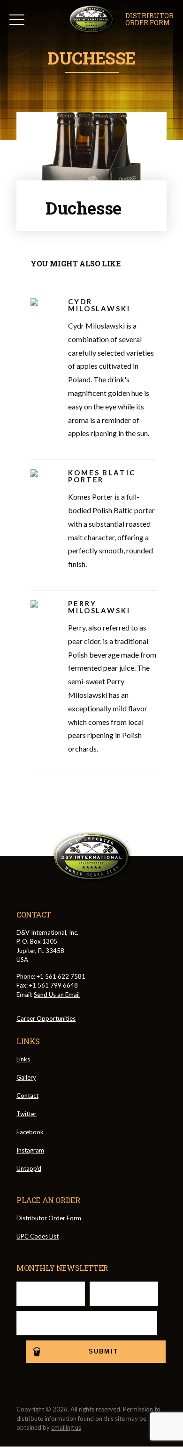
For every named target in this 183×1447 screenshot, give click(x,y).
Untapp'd (28, 1168)
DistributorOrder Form (149, 19)
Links (23, 1059)
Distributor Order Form (48, 1218)
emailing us (66, 1427)
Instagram (30, 1150)
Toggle (16, 19)
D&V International (91, 19)
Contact (27, 1095)
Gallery (26, 1077)
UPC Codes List (37, 1236)
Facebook (30, 1132)
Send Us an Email (57, 994)
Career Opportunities (46, 1018)
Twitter (26, 1113)
